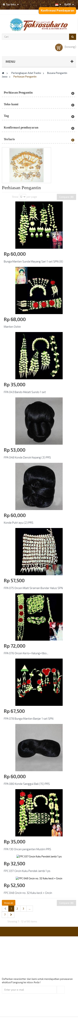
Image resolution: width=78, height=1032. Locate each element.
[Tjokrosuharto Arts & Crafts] (39, 24)
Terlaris (9, 139)
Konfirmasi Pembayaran (57, 10)
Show (15, 196)
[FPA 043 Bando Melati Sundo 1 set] (39, 355)
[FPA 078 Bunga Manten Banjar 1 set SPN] (39, 681)
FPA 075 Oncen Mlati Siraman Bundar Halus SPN (33, 588)
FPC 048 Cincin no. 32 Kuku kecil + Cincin (28, 892)
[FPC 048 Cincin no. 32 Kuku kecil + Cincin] (39, 877)
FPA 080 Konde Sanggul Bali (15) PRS (27, 783)
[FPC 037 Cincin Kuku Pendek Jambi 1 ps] (39, 856)
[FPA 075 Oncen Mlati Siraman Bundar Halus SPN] (39, 551)
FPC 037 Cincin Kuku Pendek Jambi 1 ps (27, 871)
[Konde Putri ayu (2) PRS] (39, 486)
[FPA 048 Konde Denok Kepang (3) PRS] (39, 420)
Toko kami (11, 104)
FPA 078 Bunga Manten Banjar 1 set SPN (28, 718)
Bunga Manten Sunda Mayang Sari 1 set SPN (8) (33, 261)
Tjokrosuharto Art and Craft (49, 1024)
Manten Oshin (12, 326)
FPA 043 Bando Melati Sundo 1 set (25, 392)
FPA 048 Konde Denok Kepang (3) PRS (27, 457)
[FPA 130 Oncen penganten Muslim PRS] (39, 812)
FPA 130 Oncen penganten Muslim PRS (27, 849)
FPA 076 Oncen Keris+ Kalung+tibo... (26, 653)
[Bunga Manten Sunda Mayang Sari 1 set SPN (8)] (39, 224)
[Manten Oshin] (39, 290)
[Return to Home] (3, 72)
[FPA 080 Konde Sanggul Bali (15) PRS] (39, 747)
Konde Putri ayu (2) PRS (18, 522)
